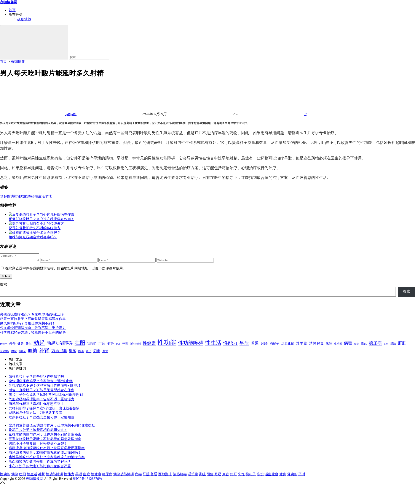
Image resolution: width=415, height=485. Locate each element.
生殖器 (338, 343)
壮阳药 (91, 343)
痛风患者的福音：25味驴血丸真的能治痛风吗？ (45, 452)
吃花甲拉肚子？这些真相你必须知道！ (38, 430)
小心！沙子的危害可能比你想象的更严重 (40, 466)
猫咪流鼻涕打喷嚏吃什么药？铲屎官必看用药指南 (47, 448)
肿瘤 (14, 351)
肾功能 (4, 351)
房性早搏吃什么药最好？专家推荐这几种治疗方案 (47, 457)
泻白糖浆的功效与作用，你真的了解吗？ (40, 461)
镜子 (88, 351)
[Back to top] (2, 483)
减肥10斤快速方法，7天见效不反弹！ (37, 413)
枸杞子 (274, 343)
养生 (29, 343)
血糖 (32, 350)
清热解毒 (316, 343)
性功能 (366, 142)
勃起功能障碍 (60, 343)
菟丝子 (22, 351)
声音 (101, 343)
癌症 (356, 343)
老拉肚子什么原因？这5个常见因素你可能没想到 (46, 394)
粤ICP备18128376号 (87, 478)
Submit (6, 276)
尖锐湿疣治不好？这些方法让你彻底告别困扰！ (45, 385)
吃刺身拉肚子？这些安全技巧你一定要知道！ (43, 417)
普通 (255, 343)
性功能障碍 (165, 158)
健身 (21, 343)
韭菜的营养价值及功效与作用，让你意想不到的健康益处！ (54, 425)
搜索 (3, 284)
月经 (264, 343)
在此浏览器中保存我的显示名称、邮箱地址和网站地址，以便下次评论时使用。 (65, 268)
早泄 (174, 123)
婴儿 (118, 343)
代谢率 (3, 343)
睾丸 (364, 343)
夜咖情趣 (24, 19)
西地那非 (59, 351)
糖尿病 (375, 343)
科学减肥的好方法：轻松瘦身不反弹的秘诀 (33, 332)
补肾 (44, 350)
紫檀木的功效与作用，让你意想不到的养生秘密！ (47, 434)
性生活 (321, 177)
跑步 (81, 351)
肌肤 (393, 343)
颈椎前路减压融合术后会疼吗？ (33, 237)
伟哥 (12, 343)
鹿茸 (105, 351)
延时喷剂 (135, 343)
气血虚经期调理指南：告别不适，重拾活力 (33, 328)
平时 (125, 343)
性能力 (230, 343)
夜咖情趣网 (34, 478)
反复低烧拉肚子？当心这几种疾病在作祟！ (41, 219)
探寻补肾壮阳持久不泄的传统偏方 (35, 228)
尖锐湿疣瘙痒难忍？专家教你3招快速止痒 (32, 314)
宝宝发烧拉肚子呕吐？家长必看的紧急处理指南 (45, 439)
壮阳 (80, 343)
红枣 (386, 344)
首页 (12, 10)
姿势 (110, 343)
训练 (72, 351)
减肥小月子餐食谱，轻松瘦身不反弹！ (38, 443)
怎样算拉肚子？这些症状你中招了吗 (36, 376)
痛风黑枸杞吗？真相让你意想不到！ (27, 323)
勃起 (395, 142)
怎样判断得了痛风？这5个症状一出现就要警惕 (44, 408)
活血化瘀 (287, 343)
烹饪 (329, 343)
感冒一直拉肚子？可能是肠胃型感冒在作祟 (33, 319)
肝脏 (402, 343)
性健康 (149, 343)
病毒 (348, 343)
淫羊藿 (301, 343)
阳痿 (96, 351)
